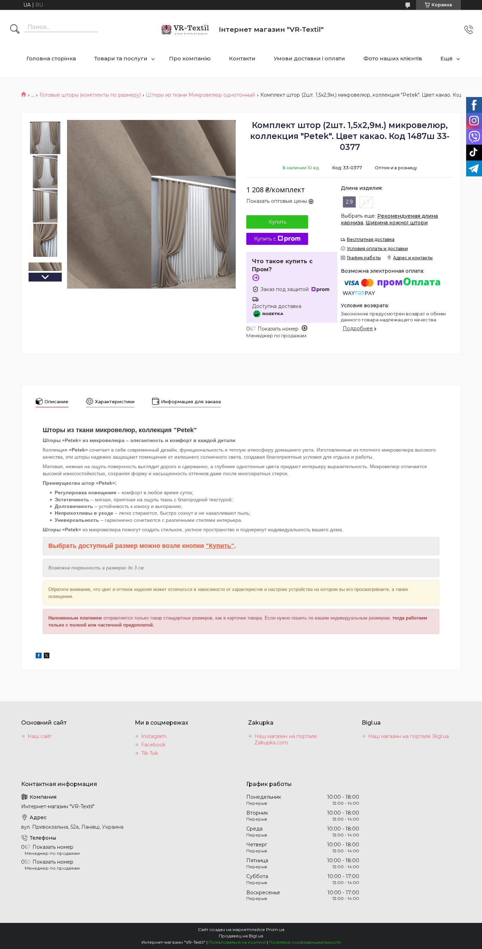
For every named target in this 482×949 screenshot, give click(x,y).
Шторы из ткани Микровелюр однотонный (200, 95)
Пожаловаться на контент (237, 942)
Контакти (242, 58)
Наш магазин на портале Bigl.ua (408, 736)
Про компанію (190, 58)
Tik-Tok (149, 753)
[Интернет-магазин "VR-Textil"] (185, 29)
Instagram (154, 736)
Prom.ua (275, 929)
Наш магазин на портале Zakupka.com (285, 739)
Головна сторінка (51, 58)
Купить (277, 222)
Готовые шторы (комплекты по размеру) (90, 95)
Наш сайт (40, 736)
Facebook (153, 745)
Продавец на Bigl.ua (241, 935)
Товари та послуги (120, 58)
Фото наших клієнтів (392, 58)
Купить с (265, 239)
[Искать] (15, 29)
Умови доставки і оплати (309, 58)
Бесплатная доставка (370, 239)
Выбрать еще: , (389, 219)
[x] (46, 656)
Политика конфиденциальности (305, 942)
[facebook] (39, 656)
